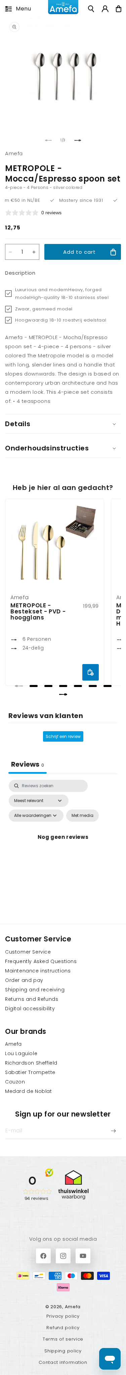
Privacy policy (63, 1316)
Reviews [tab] (27, 764)
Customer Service (28, 951)
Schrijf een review (63, 736)
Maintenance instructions (38, 970)
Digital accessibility (30, 1008)
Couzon (15, 1081)
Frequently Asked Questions (41, 961)
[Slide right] (78, 140)
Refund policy (62, 1327)
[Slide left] (48, 140)
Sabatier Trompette (30, 1072)
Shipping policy (63, 1351)
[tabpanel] (63, 844)
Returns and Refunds (31, 999)
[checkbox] (82, 815)
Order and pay (24, 980)
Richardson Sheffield (31, 1063)
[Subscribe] (113, 1130)
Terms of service (63, 1339)
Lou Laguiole (21, 1053)
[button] (16, 8)
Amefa (13, 1044)
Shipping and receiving (35, 989)
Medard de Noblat (28, 1091)
